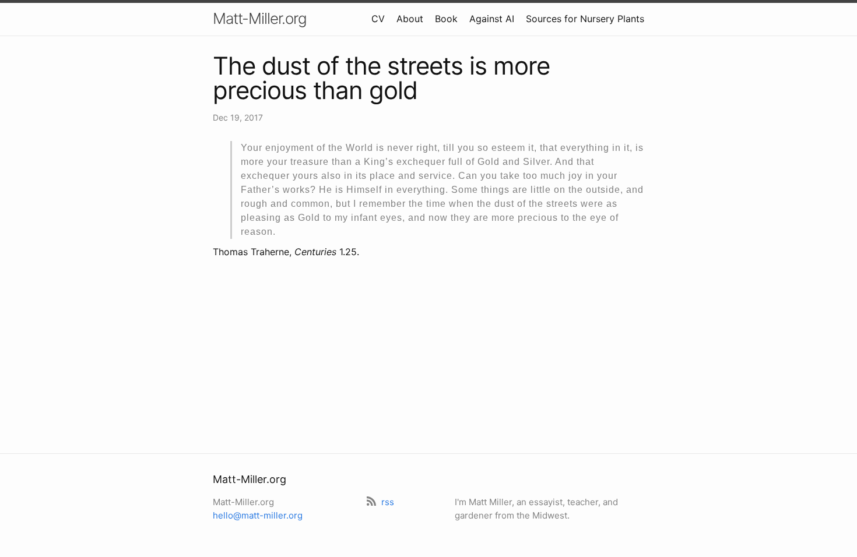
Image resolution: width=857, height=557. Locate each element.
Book (446, 18)
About (409, 18)
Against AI (491, 18)
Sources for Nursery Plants (585, 18)
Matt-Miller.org (260, 18)
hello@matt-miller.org (258, 515)
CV (378, 18)
